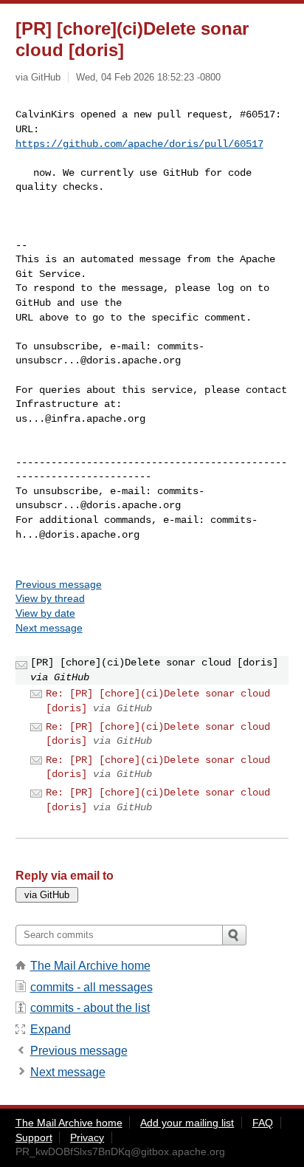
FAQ (262, 1123)
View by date (45, 613)
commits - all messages (91, 987)
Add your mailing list (187, 1123)
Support (33, 1137)
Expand (50, 1029)
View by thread (50, 598)
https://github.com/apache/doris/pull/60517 (139, 144)
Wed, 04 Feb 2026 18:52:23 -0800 (148, 77)
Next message (49, 628)
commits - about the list (90, 1008)
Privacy (87, 1137)
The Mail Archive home (90, 965)
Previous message (58, 584)
